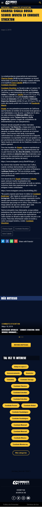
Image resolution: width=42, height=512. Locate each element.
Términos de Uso (33, 504)
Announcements (13, 373)
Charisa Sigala (7, 78)
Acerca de (21, 493)
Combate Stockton (8, 85)
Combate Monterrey (20, 444)
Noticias (5, 7)
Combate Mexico (20, 438)
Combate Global (30, 405)
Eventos (21, 490)
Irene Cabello (16, 83)
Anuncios (29, 373)
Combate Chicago (27, 380)
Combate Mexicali (20, 425)
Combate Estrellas (20, 392)
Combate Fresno (11, 405)
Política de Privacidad (10, 504)
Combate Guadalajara (20, 412)
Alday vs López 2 (20, 367)
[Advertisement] (21, 53)
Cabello (33, 179)
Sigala (3, 109)
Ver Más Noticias (21, 345)
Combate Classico (20, 386)
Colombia (10, 380)
